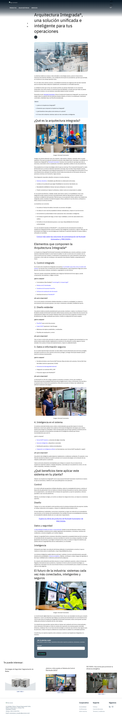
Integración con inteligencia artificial (46, 449)
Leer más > (20, 691)
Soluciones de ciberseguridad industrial (47, 366)
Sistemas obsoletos (42, 181)
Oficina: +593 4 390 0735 (12, 711)
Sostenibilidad (82, 707)
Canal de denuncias (98, 709)
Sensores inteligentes (42, 443)
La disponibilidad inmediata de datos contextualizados (48, 529)
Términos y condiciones (99, 711)
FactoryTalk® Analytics (42, 440)
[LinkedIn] (110, 706)
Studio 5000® (40, 326)
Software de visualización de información (47, 291)
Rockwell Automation (49, 94)
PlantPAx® (39, 323)
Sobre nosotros (83, 711)
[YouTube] (112, 706)
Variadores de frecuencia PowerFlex (46, 288)
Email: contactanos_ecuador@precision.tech (16, 713)
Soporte (96, 703)
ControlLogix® (55, 282)
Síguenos (112, 703)
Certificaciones (83, 709)
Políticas (95, 707)
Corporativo (84, 703)
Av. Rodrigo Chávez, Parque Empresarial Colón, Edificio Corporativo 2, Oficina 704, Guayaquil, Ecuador (16, 708)
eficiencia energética (54, 556)
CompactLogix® (64, 282)
